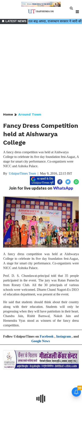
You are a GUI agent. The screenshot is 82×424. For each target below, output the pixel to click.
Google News (40, 341)
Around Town (29, 114)
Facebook (47, 336)
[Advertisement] (41, 68)
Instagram (63, 336)
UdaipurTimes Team (22, 173)
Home (8, 114)
